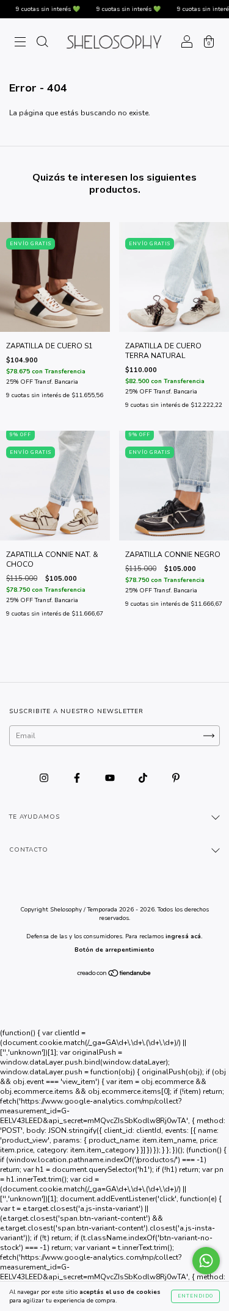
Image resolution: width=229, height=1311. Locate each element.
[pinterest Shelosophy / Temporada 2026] (176, 778)
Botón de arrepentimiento (114, 950)
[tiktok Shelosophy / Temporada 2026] (144, 778)
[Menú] (20, 44)
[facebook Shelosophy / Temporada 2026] (78, 778)
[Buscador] (42, 44)
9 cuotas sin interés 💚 (38, 9)
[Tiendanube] (114, 975)
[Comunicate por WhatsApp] (206, 1260)
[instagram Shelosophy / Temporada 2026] (45, 778)
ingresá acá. (184, 936)
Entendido (195, 1296)
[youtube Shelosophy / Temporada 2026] (111, 778)
